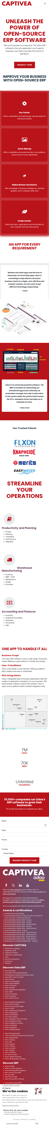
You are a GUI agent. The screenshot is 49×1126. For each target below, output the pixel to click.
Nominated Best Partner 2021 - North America (20, 937)
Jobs (7, 957)
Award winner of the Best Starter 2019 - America (21, 941)
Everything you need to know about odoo (19, 975)
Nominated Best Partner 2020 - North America (20, 939)
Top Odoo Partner (11, 1017)
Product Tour (24, 65)
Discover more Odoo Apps (14, 1006)
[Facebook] (6, 885)
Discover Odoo (10, 971)
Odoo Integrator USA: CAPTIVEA (16, 1019)
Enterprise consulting (12, 948)
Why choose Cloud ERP (13, 1072)
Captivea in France (11, 953)
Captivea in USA (10, 950)
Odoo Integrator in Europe (14, 1023)
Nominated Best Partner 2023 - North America (20, 932)
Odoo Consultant (11, 1025)
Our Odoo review (11, 1054)
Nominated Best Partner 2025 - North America (20, 924)
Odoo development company (15, 1059)
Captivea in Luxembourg (13, 955)
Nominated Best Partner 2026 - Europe (18, 920)
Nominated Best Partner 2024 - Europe (18, 926)
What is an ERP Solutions (13, 1068)
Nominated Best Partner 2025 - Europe (18, 922)
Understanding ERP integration (15, 1070)
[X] (13, 885)
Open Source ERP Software (14, 1079)
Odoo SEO (8, 1042)
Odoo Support (10, 1044)
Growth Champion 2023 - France (16, 930)
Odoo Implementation (12, 1029)
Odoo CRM (9, 992)
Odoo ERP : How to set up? (14, 977)
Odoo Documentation (12, 981)
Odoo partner (38, 892)
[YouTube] (27, 885)
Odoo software (10, 1052)
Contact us (8, 961)
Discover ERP (9, 1066)
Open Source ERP (11, 1077)
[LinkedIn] (20, 885)
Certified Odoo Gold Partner (14, 913)
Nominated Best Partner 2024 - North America (20, 928)
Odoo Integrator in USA (13, 1021)
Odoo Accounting (11, 994)
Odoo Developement (12, 1033)
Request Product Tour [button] (24, 860)
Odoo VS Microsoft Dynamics (15, 1010)
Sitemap (8, 963)
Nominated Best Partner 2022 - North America (20, 935)
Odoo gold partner (9, 894)
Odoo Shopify (10, 987)
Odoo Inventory (10, 996)
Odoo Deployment (11, 1038)
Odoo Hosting (10, 1040)
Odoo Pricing (9, 979)
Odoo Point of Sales (12, 1004)
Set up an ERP (10, 1075)
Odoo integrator (15, 890)
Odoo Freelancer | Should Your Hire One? (19, 1035)
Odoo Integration (11, 1027)
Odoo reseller (10, 1050)
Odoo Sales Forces (11, 998)
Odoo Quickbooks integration (15, 990)
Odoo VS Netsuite (11, 1013)
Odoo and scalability (12, 983)
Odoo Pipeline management (15, 1002)
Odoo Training (10, 1046)
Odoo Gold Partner (11, 1015)
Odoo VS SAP (9, 1008)
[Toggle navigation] (45, 3)
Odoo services (10, 1048)
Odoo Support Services (13, 1057)
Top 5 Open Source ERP (13, 1083)
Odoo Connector (11, 985)
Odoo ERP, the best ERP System (16, 973)
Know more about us (12, 959)
